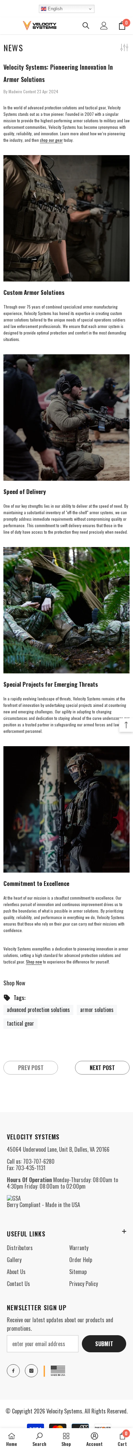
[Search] (86, 26)
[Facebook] (13, 1370)
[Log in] (104, 25)
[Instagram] (31, 1370)
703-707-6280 (39, 1161)
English (54, 8)
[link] (39, 1439)
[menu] (7, 26)
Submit (104, 1344)
